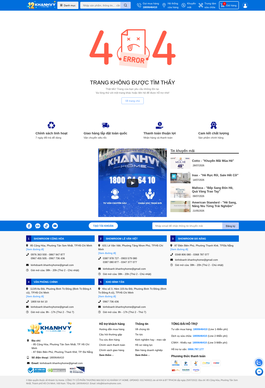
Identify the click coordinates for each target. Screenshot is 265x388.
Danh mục (70, 5)
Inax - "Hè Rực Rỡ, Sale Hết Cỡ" (215, 175)
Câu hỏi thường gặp (110, 334)
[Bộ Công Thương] (36, 370)
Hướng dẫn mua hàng (111, 329)
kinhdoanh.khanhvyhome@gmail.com (61, 363)
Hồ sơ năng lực (144, 344)
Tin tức (139, 334)
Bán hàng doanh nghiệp (149, 350)
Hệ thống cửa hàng (173, 5)
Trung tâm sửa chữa (210, 5)
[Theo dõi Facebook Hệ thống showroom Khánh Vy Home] (29, 225)
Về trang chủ (132, 100)
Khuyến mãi (191, 5)
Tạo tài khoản (103, 225)
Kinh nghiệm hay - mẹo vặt (150, 339)
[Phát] (132, 183)
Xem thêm (105, 354)
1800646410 (150, 7)
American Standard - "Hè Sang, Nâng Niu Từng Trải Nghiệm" (214, 204)
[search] (125, 5)
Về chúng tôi (142, 329)
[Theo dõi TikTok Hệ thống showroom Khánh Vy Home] (46, 225)
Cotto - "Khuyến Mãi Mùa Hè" (213, 161)
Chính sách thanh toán (112, 344)
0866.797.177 (196, 349)
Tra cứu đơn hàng (109, 339)
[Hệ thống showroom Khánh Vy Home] (41, 5)
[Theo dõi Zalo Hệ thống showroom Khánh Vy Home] (38, 225)
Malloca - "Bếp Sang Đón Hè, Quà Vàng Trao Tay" (212, 189)
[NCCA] (76, 370)
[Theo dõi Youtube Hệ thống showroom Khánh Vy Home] (55, 225)
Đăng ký (230, 225)
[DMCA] (56, 370)
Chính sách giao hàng (111, 350)
